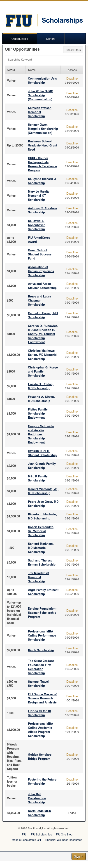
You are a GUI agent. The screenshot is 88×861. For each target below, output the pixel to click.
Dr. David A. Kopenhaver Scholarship (36, 225)
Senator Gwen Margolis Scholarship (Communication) (43, 128)
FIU (24, 834)
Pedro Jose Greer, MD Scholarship (43, 503)
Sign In (78, 856)
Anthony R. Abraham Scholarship (42, 210)
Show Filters (73, 50)
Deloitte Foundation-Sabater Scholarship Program (42, 612)
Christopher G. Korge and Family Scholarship (43, 371)
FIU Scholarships (41, 834)
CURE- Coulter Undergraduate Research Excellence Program (42, 164)
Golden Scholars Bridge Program (39, 756)
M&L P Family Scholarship (38, 478)
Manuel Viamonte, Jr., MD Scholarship (43, 491)
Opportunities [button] (20, 38)
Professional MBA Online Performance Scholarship (42, 635)
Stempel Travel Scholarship (38, 683)
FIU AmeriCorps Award (39, 239)
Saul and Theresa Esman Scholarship (42, 562)
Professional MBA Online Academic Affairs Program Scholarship (40, 729)
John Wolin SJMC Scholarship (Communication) (40, 95)
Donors (50, 38)
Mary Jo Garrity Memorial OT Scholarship (38, 195)
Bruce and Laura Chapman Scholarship (39, 300)
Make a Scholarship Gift (26, 840)
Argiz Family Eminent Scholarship (43, 591)
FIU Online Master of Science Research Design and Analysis (42, 698)
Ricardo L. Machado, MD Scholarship (42, 516)
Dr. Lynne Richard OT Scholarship (43, 181)
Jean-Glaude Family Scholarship (42, 465)
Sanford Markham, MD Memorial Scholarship (41, 547)
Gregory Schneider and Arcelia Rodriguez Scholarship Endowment (41, 434)
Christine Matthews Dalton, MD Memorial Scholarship (42, 354)
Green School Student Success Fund (39, 254)
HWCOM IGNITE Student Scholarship (42, 453)
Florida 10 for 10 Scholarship (39, 713)
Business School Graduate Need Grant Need (42, 145)
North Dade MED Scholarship (39, 813)
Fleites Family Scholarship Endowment (38, 413)
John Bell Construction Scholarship (37, 798)
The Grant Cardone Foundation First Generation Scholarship (41, 666)
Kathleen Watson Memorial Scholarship (39, 112)
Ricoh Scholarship (41, 650)
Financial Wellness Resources (63, 840)
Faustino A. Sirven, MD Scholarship (41, 398)
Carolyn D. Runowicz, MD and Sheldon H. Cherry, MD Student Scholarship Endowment (43, 333)
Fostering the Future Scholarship (42, 781)
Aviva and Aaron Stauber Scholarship (42, 285)
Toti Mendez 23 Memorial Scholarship (38, 577)
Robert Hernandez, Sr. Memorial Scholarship (41, 531)
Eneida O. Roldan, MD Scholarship (40, 386)
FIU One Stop (64, 834)
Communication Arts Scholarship (42, 80)
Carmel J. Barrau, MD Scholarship (43, 315)
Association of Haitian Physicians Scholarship (41, 271)
